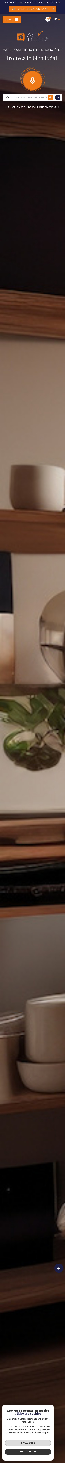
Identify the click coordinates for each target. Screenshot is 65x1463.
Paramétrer (28, 1442)
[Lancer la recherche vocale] (32, 79)
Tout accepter (28, 1451)
